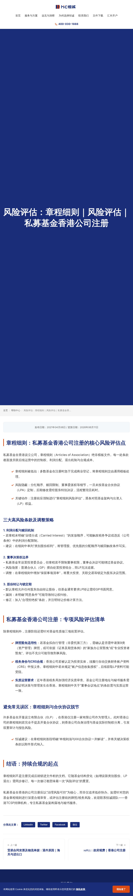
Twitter (44, 824)
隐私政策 (80, 889)
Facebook (60, 824)
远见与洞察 (48, 15)
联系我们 (83, 15)
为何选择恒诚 (66, 15)
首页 (18, 15)
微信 (75, 824)
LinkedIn (28, 824)
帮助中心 (15, 410)
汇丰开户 (112, 15)
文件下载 (98, 15)
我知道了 (121, 889)
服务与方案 (31, 15)
